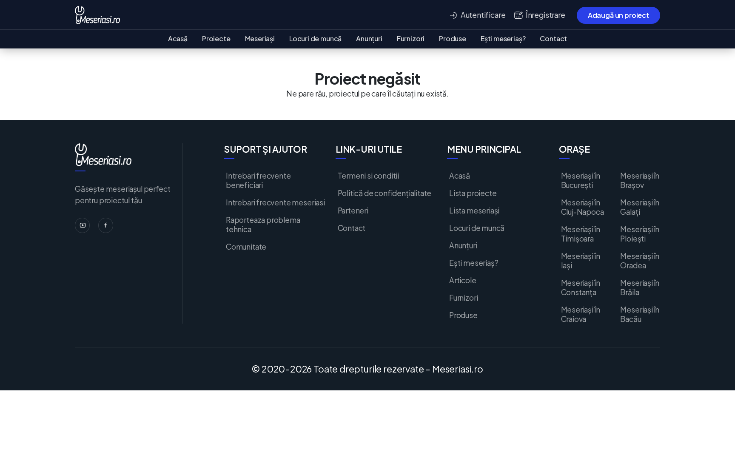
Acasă (178, 38)
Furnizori (410, 38)
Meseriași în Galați (639, 207)
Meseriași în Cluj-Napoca (582, 207)
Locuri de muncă (315, 38)
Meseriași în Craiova (580, 314)
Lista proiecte (472, 193)
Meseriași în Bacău (639, 314)
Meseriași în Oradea (639, 260)
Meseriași (260, 38)
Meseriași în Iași (580, 260)
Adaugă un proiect (618, 15)
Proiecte (216, 38)
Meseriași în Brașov (639, 180)
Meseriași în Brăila (639, 287)
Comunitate (246, 246)
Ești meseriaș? (503, 38)
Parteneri (353, 210)
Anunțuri (369, 38)
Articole (462, 280)
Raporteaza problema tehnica (263, 224)
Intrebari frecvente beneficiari (258, 180)
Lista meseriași (474, 210)
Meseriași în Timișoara (580, 234)
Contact (553, 38)
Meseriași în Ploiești (639, 234)
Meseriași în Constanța (580, 287)
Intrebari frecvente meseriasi (275, 202)
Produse (452, 38)
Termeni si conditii (368, 175)
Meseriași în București (580, 180)
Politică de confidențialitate (385, 193)
